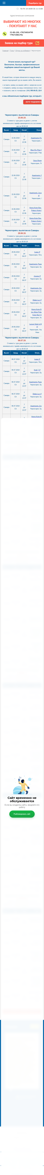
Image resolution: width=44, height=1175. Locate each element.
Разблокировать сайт (22, 814)
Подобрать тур (35, 3)
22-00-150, (14, 32)
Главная (5, 50)
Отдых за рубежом (23, 50)
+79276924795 (26, 32)
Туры (12, 50)
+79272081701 (16, 35)
